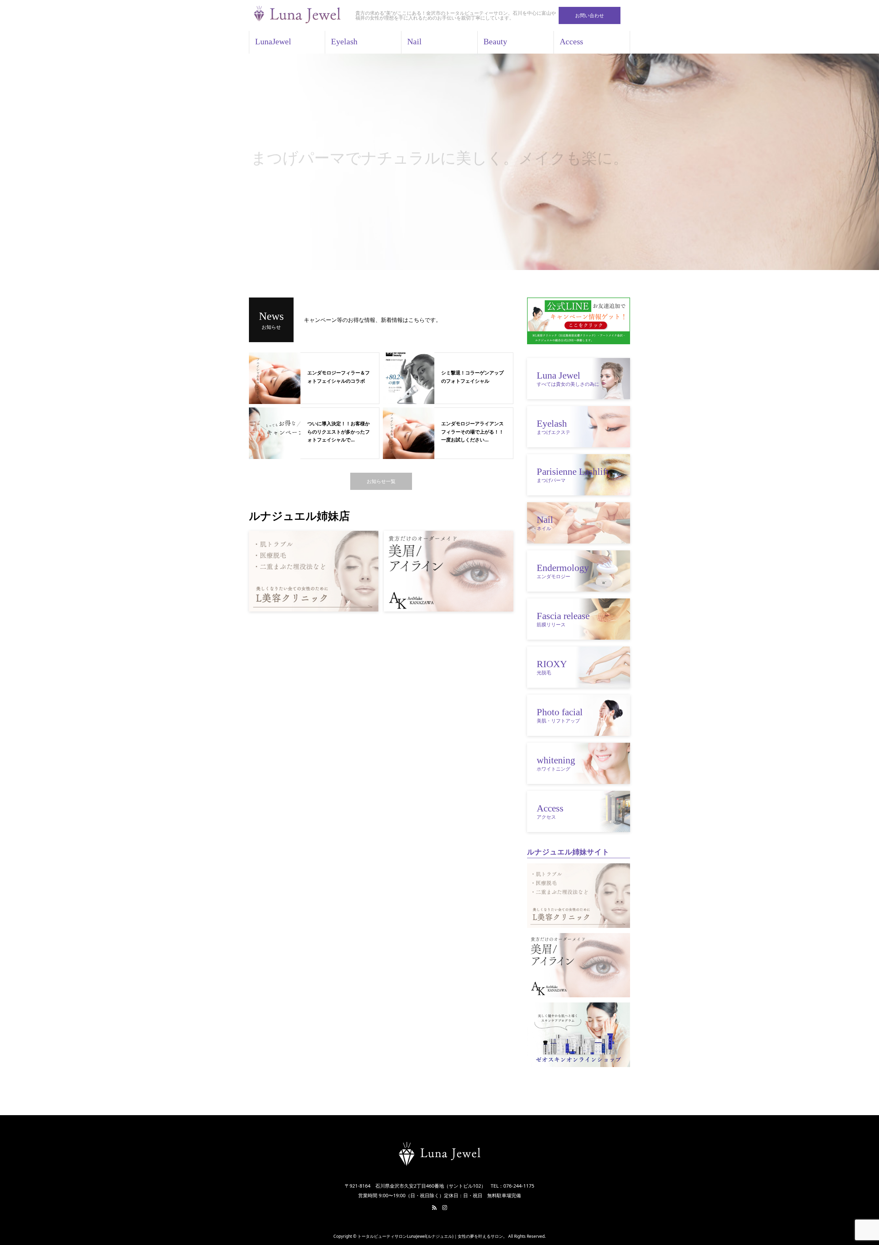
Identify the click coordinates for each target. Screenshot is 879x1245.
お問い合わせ (589, 15)
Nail (414, 41)
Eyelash (344, 41)
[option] (439, 162)
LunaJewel (273, 41)
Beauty (495, 41)
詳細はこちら (439, 178)
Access (571, 41)
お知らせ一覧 (381, 481)
